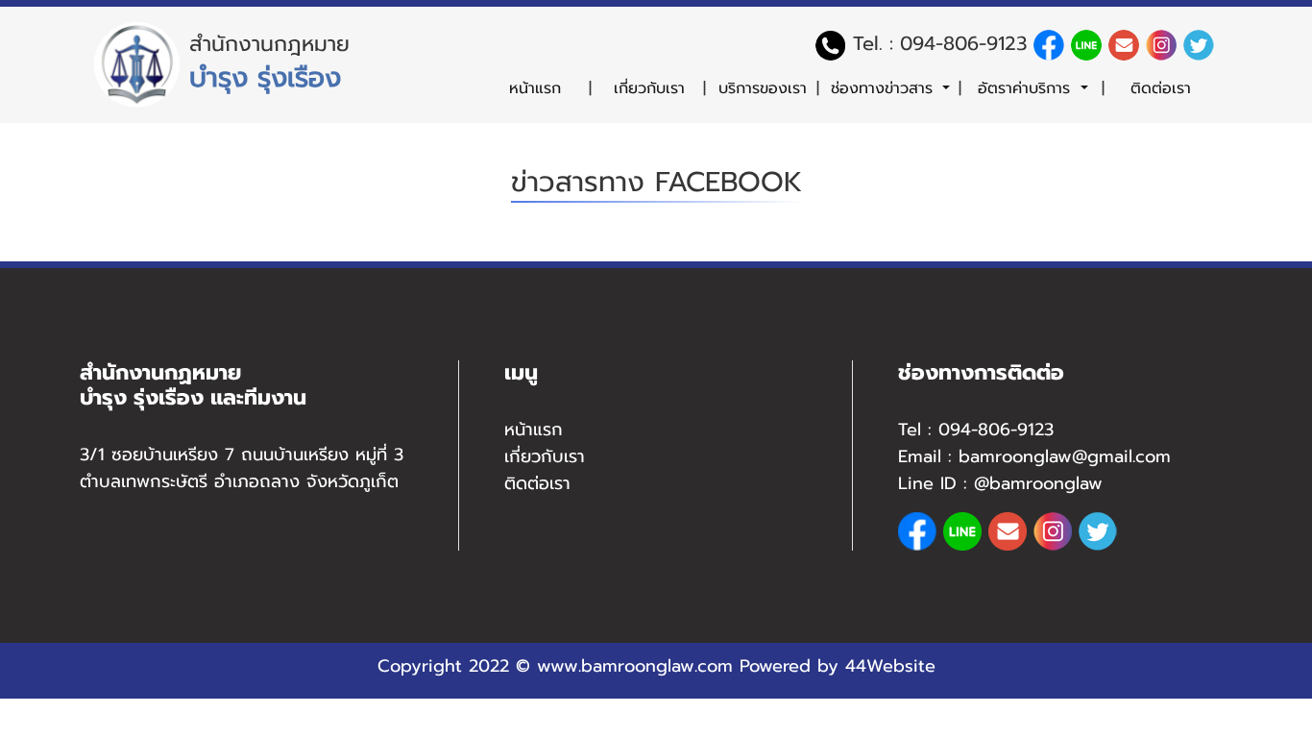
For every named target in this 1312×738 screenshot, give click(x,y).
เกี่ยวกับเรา (649, 88)
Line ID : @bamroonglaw (1000, 483)
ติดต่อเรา (1160, 88)
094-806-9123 (963, 43)
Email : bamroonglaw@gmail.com (1034, 456)
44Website (890, 665)
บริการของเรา (762, 88)
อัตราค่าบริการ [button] (1027, 88)
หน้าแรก (535, 88)
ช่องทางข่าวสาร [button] (884, 88)
